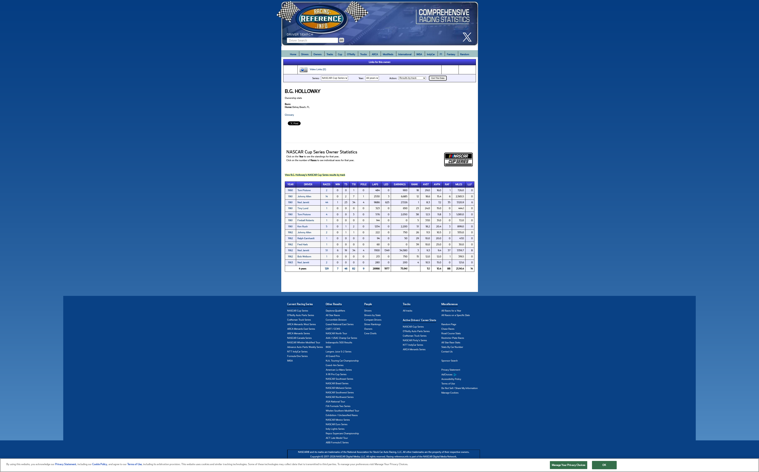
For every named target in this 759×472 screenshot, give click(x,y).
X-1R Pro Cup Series (336, 374)
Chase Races (447, 329)
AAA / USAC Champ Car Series (341, 338)
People (368, 304)
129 (327, 268)
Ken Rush (302, 226)
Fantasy (451, 54)
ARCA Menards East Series (301, 329)
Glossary (289, 114)
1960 (290, 190)
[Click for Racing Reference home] (380, 23)
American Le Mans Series (339, 369)
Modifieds (388, 54)
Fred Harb (302, 244)
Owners (317, 54)
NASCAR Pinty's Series (415, 340)
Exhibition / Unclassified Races (342, 415)
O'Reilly (351, 54)
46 (346, 268)
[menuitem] (460, 374)
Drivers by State (372, 315)
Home (293, 54)
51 (327, 250)
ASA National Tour (335, 401)
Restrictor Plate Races (452, 338)
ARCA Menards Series (298, 333)
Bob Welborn (304, 256)
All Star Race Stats (450, 342)
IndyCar (431, 54)
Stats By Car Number (452, 347)
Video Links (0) (317, 69)
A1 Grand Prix (333, 356)
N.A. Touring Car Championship (342, 360)
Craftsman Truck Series (299, 319)
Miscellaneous (449, 304)
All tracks (407, 310)
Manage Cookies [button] (450, 392)
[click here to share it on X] (469, 37)
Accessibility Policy (451, 379)
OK (604, 465)
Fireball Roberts (305, 220)
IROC (328, 347)
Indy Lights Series (335, 429)
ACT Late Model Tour (337, 438)
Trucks (363, 54)
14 (327, 196)
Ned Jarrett (303, 202)
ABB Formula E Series (337, 442)
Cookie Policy (99, 464)
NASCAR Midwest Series (338, 388)
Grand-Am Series (335, 365)
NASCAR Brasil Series (337, 383)
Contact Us (447, 351)
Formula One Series (297, 356)
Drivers (305, 54)
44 (326, 202)
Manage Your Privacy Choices (568, 465)
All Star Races (333, 315)
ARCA (375, 54)
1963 (290, 262)
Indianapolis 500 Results (339, 342)
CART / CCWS (333, 329)
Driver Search (300, 34)
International (405, 54)
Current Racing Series (300, 304)
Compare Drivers (372, 319)
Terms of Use (448, 383)
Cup (340, 54)
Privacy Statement (450, 369)
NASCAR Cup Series (297, 310)
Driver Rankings (372, 324)
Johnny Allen (304, 196)
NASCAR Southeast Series (339, 379)
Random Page (448, 324)
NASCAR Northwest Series (340, 397)
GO (341, 40)
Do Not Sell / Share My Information (459, 388)
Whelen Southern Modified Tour (342, 410)
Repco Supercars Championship (342, 433)
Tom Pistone (304, 190)
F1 (441, 54)
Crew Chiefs (370, 333)
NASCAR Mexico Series (338, 419)
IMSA (419, 54)
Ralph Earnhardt (305, 238)
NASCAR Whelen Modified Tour (303, 342)
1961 (290, 196)
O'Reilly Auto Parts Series (300, 315)
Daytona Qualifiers (335, 310)
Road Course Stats (451, 333)
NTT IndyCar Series (297, 351)
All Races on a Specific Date (455, 315)
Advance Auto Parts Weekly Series (305, 347)
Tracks (330, 54)
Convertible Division (336, 319)
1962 (290, 232)
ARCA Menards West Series (301, 324)
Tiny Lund (302, 208)
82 (353, 268)
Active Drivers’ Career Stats (419, 320)
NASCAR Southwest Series (340, 392)
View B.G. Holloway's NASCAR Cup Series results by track (315, 175)
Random (464, 54)
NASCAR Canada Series (299, 338)
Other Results (334, 304)
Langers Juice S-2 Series (338, 351)
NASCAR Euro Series (336, 424)
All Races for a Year (451, 310)
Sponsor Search (449, 360)
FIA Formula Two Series (338, 406)
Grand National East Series (340, 324)
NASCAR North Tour (336, 333)
